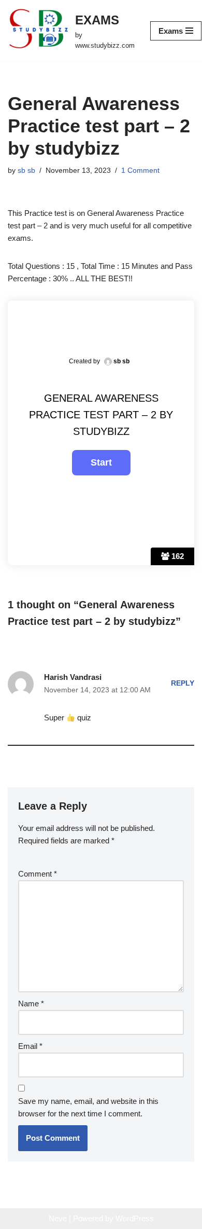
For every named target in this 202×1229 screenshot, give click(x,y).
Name (31, 1003)
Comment (37, 873)
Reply (182, 683)
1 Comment (140, 170)
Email (30, 1046)
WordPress (135, 1218)
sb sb (26, 170)
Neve (58, 1218)
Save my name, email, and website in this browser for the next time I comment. (88, 1107)
